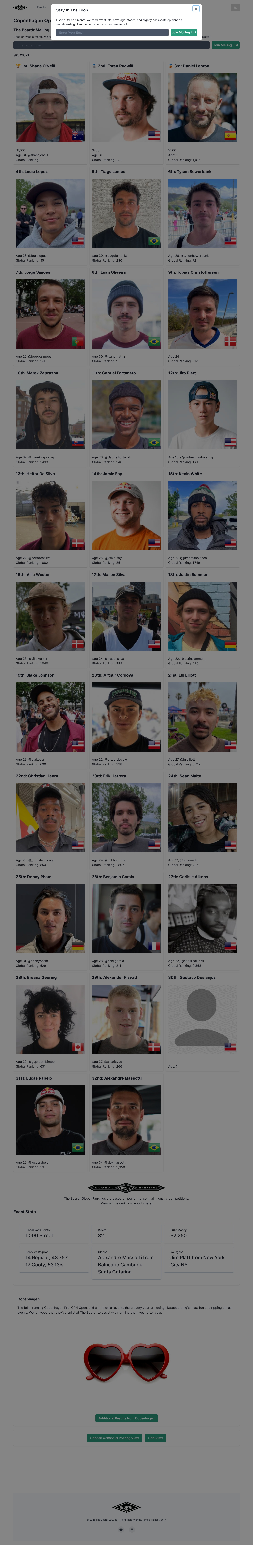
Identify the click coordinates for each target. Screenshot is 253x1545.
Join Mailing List (184, 32)
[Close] (196, 9)
